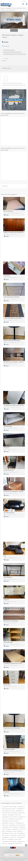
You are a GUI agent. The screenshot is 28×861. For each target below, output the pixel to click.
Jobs (18, 858)
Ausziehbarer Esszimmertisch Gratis (13, 663)
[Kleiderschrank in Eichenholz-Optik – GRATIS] (14, 762)
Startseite (2, 8)
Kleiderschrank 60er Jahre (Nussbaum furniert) (16, 232)
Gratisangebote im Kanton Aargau (9, 806)
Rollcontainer (7, 684)
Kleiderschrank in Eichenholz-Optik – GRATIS (15, 770)
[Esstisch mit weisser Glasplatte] (14, 289)
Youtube (15, 848)
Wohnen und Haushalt (17, 8)
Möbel (24, 8)
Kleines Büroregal (8, 642)
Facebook (11, 848)
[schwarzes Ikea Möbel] (14, 741)
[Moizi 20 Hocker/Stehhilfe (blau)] (14, 332)
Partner (21, 858)
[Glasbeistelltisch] (14, 569)
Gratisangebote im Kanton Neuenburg (17, 825)
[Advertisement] (14, 131)
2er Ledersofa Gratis (9, 512)
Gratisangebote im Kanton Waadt (9, 841)
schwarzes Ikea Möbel (9, 749)
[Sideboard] (14, 592)
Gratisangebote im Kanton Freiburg (9, 817)
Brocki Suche (5, 186)
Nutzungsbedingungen (8, 852)
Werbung (11, 860)
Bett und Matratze (8, 211)
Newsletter (17, 860)
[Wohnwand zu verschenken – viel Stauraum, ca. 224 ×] (14, 354)
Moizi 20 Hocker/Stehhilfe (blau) (12, 340)
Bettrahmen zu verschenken (11, 621)
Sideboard (6, 599)
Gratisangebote (8, 8)
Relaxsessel (7, 792)
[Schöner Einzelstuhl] (14, 462)
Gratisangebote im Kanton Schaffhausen (14, 831)
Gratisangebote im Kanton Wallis (14, 839)
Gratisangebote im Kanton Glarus (15, 819)
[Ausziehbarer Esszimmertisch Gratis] (14, 655)
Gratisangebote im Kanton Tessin (9, 837)
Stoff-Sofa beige (8, 426)
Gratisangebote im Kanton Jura (8, 823)
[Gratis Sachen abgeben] (23, 4)
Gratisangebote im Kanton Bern (14, 814)
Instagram (17, 848)
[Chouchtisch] (14, 268)
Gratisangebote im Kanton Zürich (15, 843)
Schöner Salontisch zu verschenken (13, 318)
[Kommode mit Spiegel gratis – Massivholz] (14, 483)
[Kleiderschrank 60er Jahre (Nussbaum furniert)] (14, 224)
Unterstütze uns (4, 858)
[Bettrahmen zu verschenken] (14, 613)
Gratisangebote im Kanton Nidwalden (10, 827)
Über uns (14, 858)
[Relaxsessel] (14, 784)
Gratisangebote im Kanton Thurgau (17, 835)
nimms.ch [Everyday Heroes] (15, 850)
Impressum (22, 860)
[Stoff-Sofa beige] (14, 418)
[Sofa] (14, 548)
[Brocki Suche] (14, 99)
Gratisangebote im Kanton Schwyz (9, 833)
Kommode (6, 447)
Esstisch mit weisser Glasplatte (11, 297)
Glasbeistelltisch (8, 577)
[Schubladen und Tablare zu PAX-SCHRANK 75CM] (14, 397)
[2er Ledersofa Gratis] (14, 505)
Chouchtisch (7, 275)
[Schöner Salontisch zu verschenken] (14, 310)
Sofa (5, 556)
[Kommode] (14, 440)
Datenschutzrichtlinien (19, 852)
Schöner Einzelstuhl (9, 470)
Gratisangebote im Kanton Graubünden (10, 821)
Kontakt (9, 858)
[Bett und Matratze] (14, 203)
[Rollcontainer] (14, 677)
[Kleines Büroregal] (14, 634)
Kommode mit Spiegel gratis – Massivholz (14, 491)
